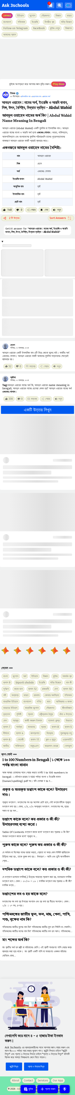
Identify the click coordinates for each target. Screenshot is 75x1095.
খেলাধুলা (68, 746)
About (15, 1080)
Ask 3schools (15, 5)
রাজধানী (45, 689)
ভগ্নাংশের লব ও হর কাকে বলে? (25, 894)
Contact (28, 1080)
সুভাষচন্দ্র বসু (66, 733)
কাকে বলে (18, 689)
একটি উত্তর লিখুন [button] (37, 410)
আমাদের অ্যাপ (9, 34)
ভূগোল (15, 676)
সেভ (46, 209)
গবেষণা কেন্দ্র (54, 720)
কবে (48, 701)
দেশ (56, 689)
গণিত (39, 701)
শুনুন (59, 209)
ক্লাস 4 (19, 733)
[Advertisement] (37, 59)
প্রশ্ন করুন (49, 1089)
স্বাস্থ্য (15, 720)
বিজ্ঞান (45, 676)
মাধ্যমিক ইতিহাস (10, 701)
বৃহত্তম (6, 714)
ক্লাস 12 (32, 689)
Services (43, 1080)
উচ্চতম (69, 720)
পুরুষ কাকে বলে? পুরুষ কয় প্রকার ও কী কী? (34, 845)
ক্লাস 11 (35, 739)
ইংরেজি (35, 22)
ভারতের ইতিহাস (10, 708)
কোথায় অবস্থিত (52, 695)
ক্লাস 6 (6, 739)
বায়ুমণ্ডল (34, 746)
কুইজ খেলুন (55, 28)
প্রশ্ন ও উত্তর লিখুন (36, 1066)
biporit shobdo (25, 682)
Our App (58, 1080)
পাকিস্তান (19, 746)
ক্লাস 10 (67, 689)
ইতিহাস (34, 676)
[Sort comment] (61, 218)
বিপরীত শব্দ (49, 22)
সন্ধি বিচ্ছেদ (66, 22)
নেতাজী (21, 739)
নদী (4, 695)
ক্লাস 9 (6, 682)
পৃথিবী (18, 714)
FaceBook (39, 28)
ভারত (26, 695)
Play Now (58, 84)
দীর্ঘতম (6, 733)
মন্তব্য (32, 366)
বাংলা (5, 676)
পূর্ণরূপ (6, 689)
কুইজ (55, 676)
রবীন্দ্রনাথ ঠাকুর (46, 714)
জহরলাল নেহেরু (51, 746)
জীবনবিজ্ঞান (67, 708)
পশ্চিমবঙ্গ (21, 22)
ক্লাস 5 (68, 727)
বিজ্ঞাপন (68, 28)
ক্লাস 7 (6, 727)
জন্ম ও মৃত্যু (51, 739)
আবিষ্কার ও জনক (64, 701)
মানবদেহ (31, 727)
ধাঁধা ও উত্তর (65, 714)
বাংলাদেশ (27, 701)
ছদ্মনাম (36, 695)
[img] (50, 5)
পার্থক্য (19, 727)
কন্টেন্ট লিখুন (14, 1066)
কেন (5, 720)
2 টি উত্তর (14, 218)
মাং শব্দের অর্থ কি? (15, 940)
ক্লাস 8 (55, 727)
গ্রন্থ (43, 727)
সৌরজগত (50, 708)
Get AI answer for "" (36, 230)
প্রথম (30, 714)
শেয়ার (33, 209)
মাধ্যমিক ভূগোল (32, 708)
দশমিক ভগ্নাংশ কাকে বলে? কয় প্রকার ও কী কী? (36, 869)
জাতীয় (6, 746)
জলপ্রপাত (35, 733)
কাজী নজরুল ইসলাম (33, 720)
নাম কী (69, 682)
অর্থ (24, 676)
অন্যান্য (15, 695)
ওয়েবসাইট (67, 739)
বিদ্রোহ (50, 733)
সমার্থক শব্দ (67, 676)
